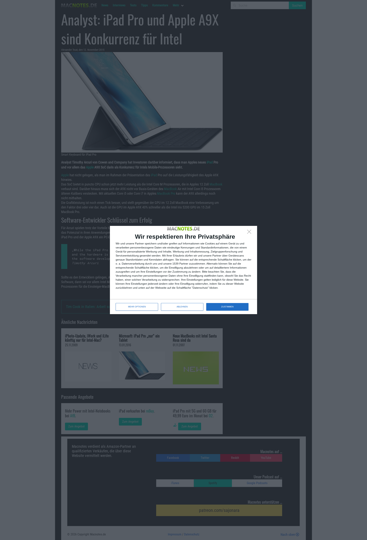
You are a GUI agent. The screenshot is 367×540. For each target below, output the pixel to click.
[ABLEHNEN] (250, 233)
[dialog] (183, 270)
